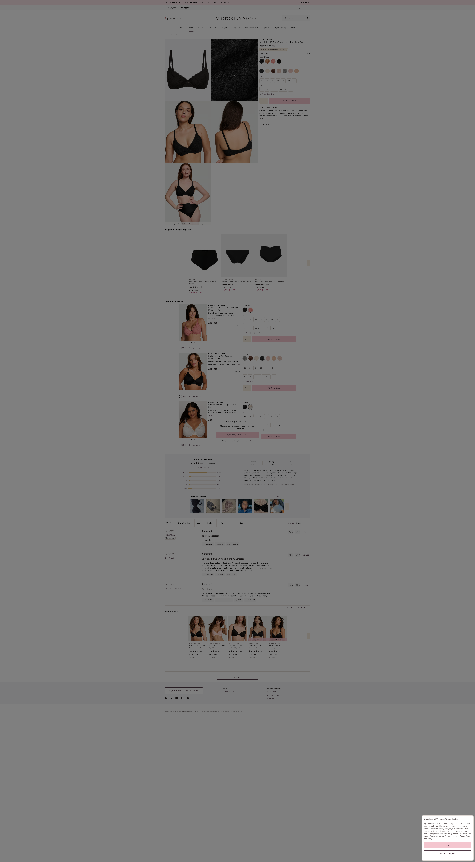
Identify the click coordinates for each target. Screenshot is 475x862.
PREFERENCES (447, 854)
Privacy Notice (450, 836)
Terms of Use (465, 836)
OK (447, 845)
